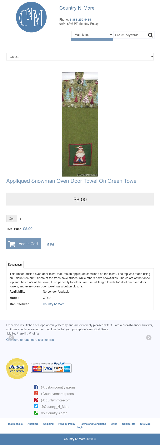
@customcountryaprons (58, 387)
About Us (33, 424)
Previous (11, 338)
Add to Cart (28, 243)
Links (114, 424)
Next (148, 338)
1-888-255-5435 (80, 19)
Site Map (145, 424)
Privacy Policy (66, 424)
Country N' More (54, 304)
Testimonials (15, 424)
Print (52, 244)
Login (80, 427)
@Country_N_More (55, 406)
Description (15, 264)
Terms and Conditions (93, 424)
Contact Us (128, 424)
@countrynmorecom (55, 400)
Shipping (48, 424)
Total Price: (19, 228)
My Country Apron (54, 413)
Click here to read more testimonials (30, 339)
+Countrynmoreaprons (57, 393)
